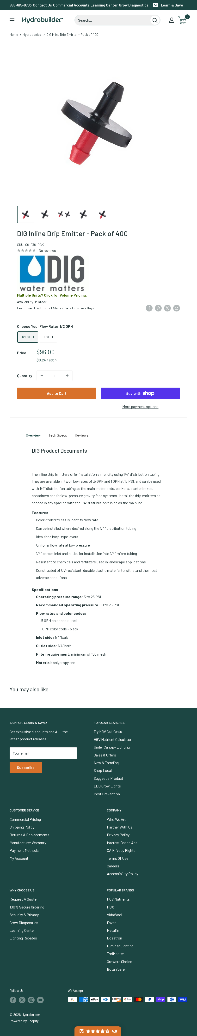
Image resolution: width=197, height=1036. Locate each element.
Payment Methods (24, 850)
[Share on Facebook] (149, 307)
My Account (19, 858)
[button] (97, 1031)
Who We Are (116, 819)
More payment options (140, 406)
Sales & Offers (105, 755)
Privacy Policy (118, 834)
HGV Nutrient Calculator (112, 739)
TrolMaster (115, 953)
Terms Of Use (117, 858)
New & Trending (106, 762)
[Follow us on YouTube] (40, 1000)
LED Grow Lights (107, 786)
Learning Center (104, 5)
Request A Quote (23, 899)
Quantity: (25, 375)
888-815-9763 (21, 5)
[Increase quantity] (67, 376)
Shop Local (103, 770)
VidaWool (114, 914)
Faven (112, 922)
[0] (182, 20)
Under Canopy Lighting (112, 747)
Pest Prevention (107, 794)
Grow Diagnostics (133, 5)
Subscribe (26, 767)
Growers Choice (119, 961)
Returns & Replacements (29, 834)
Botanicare (116, 969)
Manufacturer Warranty (28, 842)
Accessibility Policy (122, 873)
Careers (113, 866)
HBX (110, 907)
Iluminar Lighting (120, 946)
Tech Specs (58, 435)
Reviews (82, 435)
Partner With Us (119, 827)
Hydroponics (32, 34)
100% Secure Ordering (27, 907)
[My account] (171, 20)
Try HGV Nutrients (108, 731)
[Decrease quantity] (42, 376)
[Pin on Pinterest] (158, 307)
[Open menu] (12, 20)
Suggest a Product (108, 778)
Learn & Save (172, 5)
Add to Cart (57, 393)
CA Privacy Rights (121, 850)
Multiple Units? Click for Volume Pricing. (52, 295)
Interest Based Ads (122, 842)
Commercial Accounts (71, 5)
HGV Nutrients (118, 899)
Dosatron (114, 938)
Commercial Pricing (25, 819)
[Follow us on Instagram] (31, 1000)
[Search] (155, 20)
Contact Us (42, 5)
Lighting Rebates (23, 938)
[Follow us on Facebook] (13, 1000)
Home (14, 34)
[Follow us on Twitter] (22, 1000)
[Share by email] (176, 307)
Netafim (113, 930)
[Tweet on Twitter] (167, 307)
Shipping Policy (22, 827)
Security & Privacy (24, 914)
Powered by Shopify (24, 1021)
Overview (33, 435)
